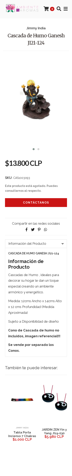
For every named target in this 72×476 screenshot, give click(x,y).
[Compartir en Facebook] (26, 229)
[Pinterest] (39, 229)
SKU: (8, 177)
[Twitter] (33, 229)
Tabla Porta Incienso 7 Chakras (20, 434)
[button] (33, 148)
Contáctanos (36, 202)
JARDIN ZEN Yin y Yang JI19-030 (52, 431)
